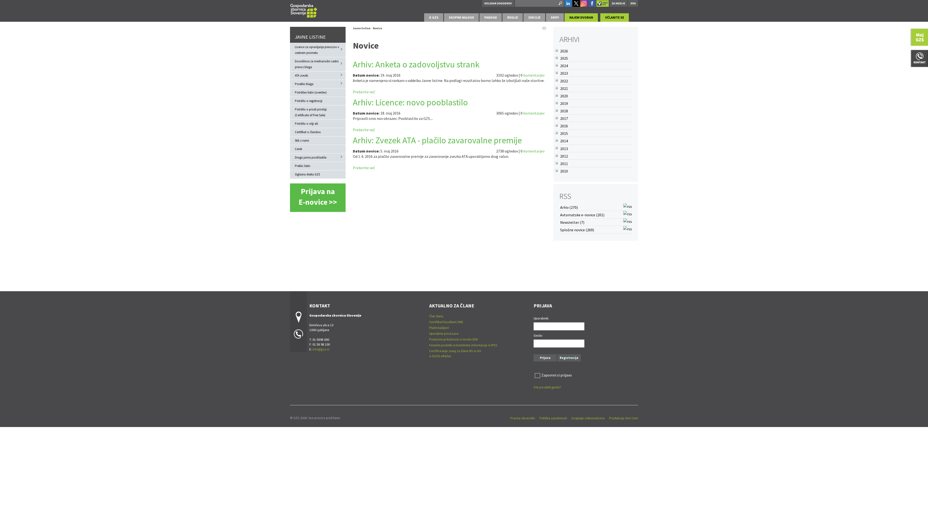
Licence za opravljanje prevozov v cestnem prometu (317, 50)
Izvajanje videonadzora (588, 418)
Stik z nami (302, 140)
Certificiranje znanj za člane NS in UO (455, 351)
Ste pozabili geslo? (547, 387)
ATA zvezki (301, 75)
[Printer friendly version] (544, 27)
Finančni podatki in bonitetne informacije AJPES (463, 345)
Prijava (545, 358)
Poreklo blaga (304, 84)
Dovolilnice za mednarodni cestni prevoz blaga (317, 64)
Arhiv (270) (569, 207)
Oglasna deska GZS (307, 174)
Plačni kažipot (439, 328)
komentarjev (533, 75)
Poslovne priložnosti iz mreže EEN (453, 339)
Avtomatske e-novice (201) (582, 214)
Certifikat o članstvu (308, 132)
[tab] (433, 17)
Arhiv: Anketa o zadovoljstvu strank (416, 64)
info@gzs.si (320, 349)
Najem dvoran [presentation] (581, 17)
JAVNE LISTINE (310, 37)
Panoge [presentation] (490, 17)
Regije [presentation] (512, 17)
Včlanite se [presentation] (614, 17)
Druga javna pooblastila (310, 157)
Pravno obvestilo (522, 418)
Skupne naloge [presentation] (461, 17)
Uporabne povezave (444, 333)
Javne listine (361, 28)
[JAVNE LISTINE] (304, 10)
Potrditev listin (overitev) (311, 92)
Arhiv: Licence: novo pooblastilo (410, 102)
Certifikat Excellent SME (446, 322)
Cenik (298, 149)
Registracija (569, 358)
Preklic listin (302, 166)
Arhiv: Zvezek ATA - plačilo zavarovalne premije (437, 140)
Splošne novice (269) (577, 229)
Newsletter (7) (572, 222)
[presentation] (433, 17)
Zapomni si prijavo (556, 375)
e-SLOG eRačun (440, 356)
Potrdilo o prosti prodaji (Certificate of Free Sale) (311, 112)
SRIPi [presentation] (555, 17)
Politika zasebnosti (553, 418)
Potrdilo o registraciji (308, 101)
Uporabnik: (541, 318)
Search (560, 3)
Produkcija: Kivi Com (623, 418)
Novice (377, 28)
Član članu (436, 316)
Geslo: (538, 335)
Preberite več (364, 91)
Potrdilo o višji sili (306, 124)
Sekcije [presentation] (534, 17)
